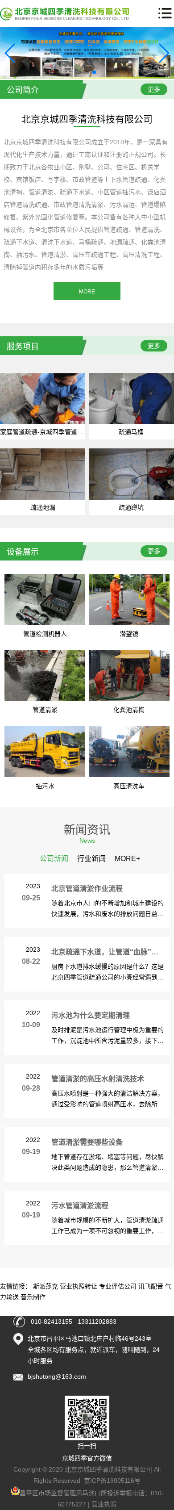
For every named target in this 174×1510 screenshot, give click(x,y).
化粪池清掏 (129, 709)
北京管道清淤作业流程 (87, 888)
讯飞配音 (150, 1286)
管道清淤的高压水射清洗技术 (97, 1079)
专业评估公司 (118, 1286)
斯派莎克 (45, 1286)
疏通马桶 (131, 431)
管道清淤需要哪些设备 (87, 1142)
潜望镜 (129, 633)
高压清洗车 (129, 786)
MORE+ (127, 858)
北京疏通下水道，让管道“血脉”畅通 (108, 952)
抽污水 (45, 786)
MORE (87, 292)
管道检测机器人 (45, 633)
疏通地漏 (42, 507)
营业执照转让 (78, 1286)
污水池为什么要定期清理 (90, 1015)
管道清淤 (45, 709)
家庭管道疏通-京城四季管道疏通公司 (51, 431)
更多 (154, 89)
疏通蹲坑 (131, 507)
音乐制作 (33, 1297)
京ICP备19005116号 (112, 1480)
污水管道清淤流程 (79, 1205)
